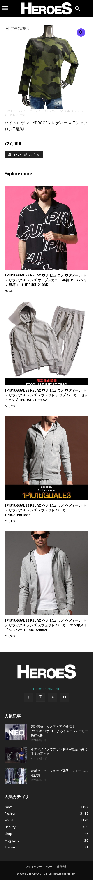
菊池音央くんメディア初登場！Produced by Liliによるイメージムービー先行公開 (59, 730)
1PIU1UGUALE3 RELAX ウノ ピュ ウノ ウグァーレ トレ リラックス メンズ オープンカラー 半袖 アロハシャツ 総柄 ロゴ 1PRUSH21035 (46, 280)
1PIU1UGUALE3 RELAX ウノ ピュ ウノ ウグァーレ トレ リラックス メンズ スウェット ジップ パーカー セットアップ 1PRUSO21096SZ (46, 395)
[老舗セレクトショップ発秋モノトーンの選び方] (16, 776)
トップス (32, 111)
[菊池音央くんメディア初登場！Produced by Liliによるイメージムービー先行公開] (16, 732)
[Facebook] (28, 697)
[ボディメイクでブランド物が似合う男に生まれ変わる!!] (16, 755)
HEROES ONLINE (46, 689)
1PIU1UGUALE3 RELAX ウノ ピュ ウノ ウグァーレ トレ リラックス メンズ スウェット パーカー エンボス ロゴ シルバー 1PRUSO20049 (46, 625)
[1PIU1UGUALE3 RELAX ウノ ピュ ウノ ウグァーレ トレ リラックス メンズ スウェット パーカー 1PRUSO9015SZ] (46, 458)
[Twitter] (52, 697)
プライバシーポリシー (39, 866)
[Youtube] (64, 697)
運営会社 (62, 866)
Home (8, 111)
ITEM (19, 111)
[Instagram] (40, 697)
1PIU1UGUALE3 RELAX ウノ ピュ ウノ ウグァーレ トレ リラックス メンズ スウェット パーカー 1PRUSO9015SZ (45, 510)
